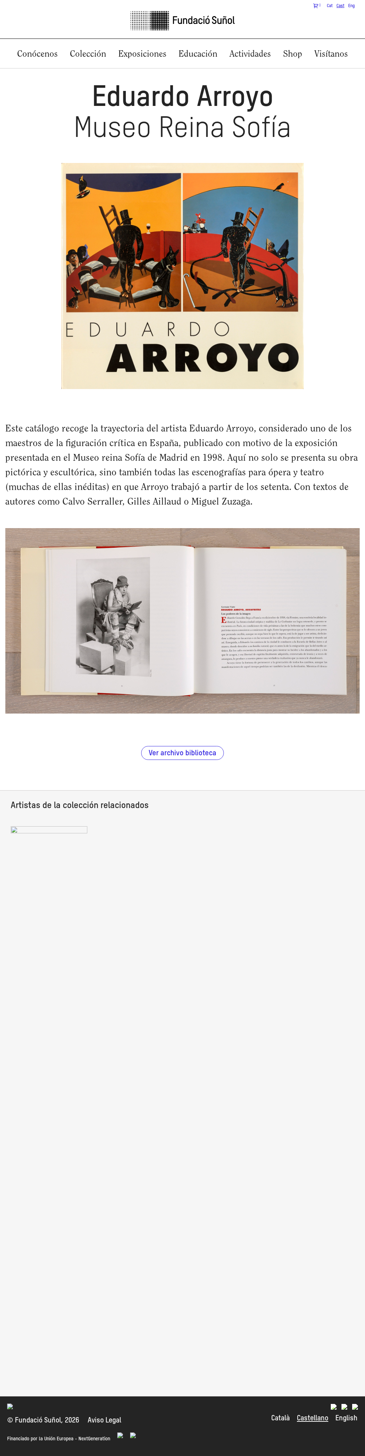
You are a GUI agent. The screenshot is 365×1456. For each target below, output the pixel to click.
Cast (340, 6)
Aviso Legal (104, 1420)
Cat (330, 6)
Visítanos (331, 54)
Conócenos (37, 54)
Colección (88, 54)
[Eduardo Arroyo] (49, 831)
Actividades (250, 54)
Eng (351, 6)
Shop (292, 54)
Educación (198, 54)
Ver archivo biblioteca (182, 753)
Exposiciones (142, 54)
